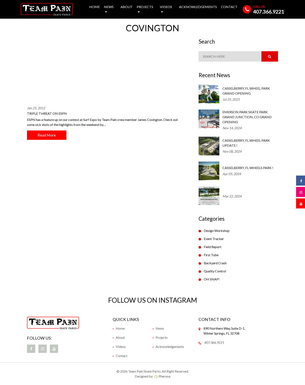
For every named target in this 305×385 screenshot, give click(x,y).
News (108, 7)
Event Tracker (214, 239)
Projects (145, 7)
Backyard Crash (215, 263)
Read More (47, 135)
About (127, 7)
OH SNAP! (212, 279)
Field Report (212, 247)
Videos (166, 7)
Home (94, 7)
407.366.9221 (268, 12)
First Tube (211, 255)
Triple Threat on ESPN (47, 113)
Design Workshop (216, 231)
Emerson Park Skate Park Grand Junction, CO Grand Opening (247, 117)
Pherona (164, 376)
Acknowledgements (198, 7)
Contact (229, 7)
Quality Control (215, 271)
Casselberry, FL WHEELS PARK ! (247, 168)
